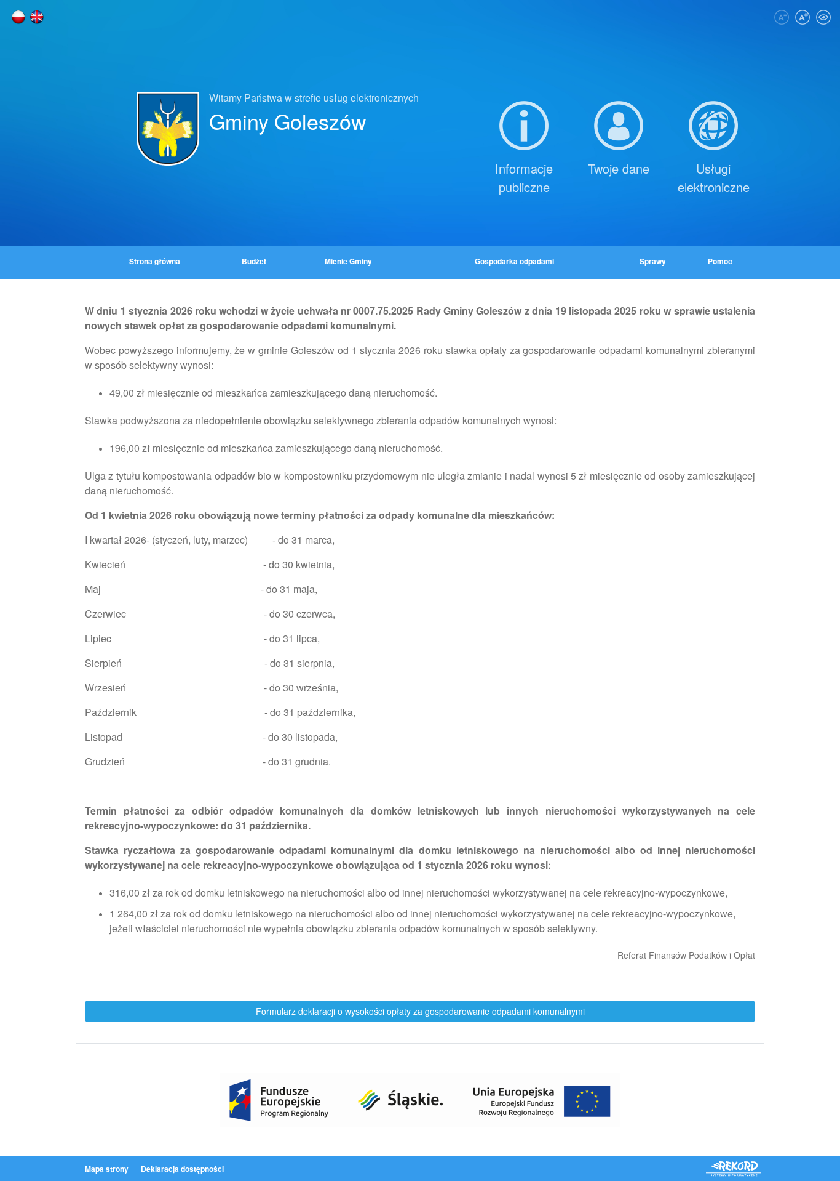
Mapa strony (107, 1168)
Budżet (254, 261)
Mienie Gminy (348, 261)
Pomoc (720, 261)
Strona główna (154, 261)
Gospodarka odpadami (514, 261)
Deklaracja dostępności (182, 1168)
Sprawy (653, 261)
